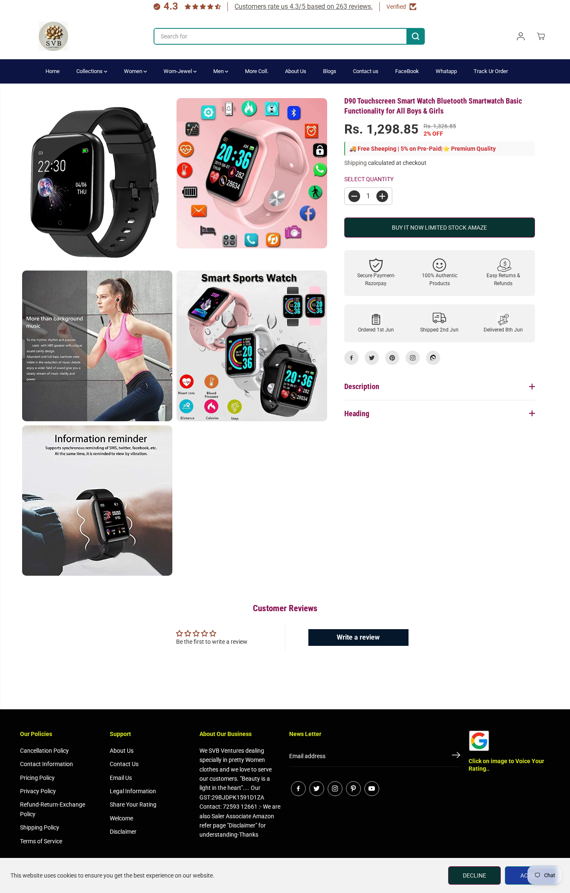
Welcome (121, 818)
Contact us (365, 71)
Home (52, 71)
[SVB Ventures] (53, 36)
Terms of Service (41, 841)
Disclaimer (123, 831)
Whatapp (446, 71)
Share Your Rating (133, 804)
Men (219, 71)
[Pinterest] (392, 358)
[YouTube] (372, 788)
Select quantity (368, 178)
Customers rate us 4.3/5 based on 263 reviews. (304, 6)
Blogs (329, 71)
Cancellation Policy (44, 750)
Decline (474, 875)
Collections (90, 71)
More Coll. (256, 71)
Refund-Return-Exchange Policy (52, 809)
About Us (295, 71)
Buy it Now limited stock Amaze (439, 227)
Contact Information (46, 764)
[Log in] (521, 36)
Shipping (355, 162)
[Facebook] (351, 358)
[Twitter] (372, 358)
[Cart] (541, 36)
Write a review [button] (358, 637)
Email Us (121, 777)
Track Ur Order (491, 71)
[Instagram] (413, 358)
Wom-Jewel (178, 71)
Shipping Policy (39, 827)
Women (134, 71)
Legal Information (133, 791)
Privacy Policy (38, 791)
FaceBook (407, 71)
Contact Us (124, 764)
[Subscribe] (456, 756)
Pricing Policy (37, 777)
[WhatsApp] (433, 358)
